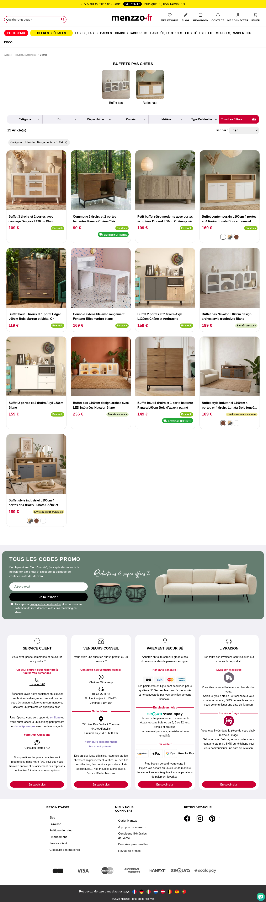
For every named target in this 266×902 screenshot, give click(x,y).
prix (60, 119)
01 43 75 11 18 (101, 694)
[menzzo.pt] (184, 891)
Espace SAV (37, 684)
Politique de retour (61, 830)
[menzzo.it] (148, 891)
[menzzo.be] (170, 891)
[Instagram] (200, 818)
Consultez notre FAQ (37, 747)
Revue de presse (129, 850)
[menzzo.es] (177, 891)
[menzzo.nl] (156, 891)
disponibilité (95, 119)
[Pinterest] (212, 818)
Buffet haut (150, 102)
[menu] (133, 37)
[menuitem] (16, 33)
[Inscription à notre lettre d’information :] (48, 586)
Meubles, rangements (26, 55)
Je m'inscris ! (48, 597)
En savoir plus (37, 784)
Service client (58, 843)
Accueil (7, 55)
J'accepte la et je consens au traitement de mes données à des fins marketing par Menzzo (48, 608)
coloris (130, 119)
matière (166, 119)
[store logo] (133, 19)
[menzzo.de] (141, 891)
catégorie (25, 119)
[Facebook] (187, 818)
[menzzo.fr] (134, 891)
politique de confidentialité (45, 604)
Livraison (55, 824)
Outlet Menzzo (127, 820)
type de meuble (201, 119)
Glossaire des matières (64, 849)
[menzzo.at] (163, 891)
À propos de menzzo (131, 827)
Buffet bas (116, 102)
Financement (58, 836)
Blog (52, 817)
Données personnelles (133, 844)
